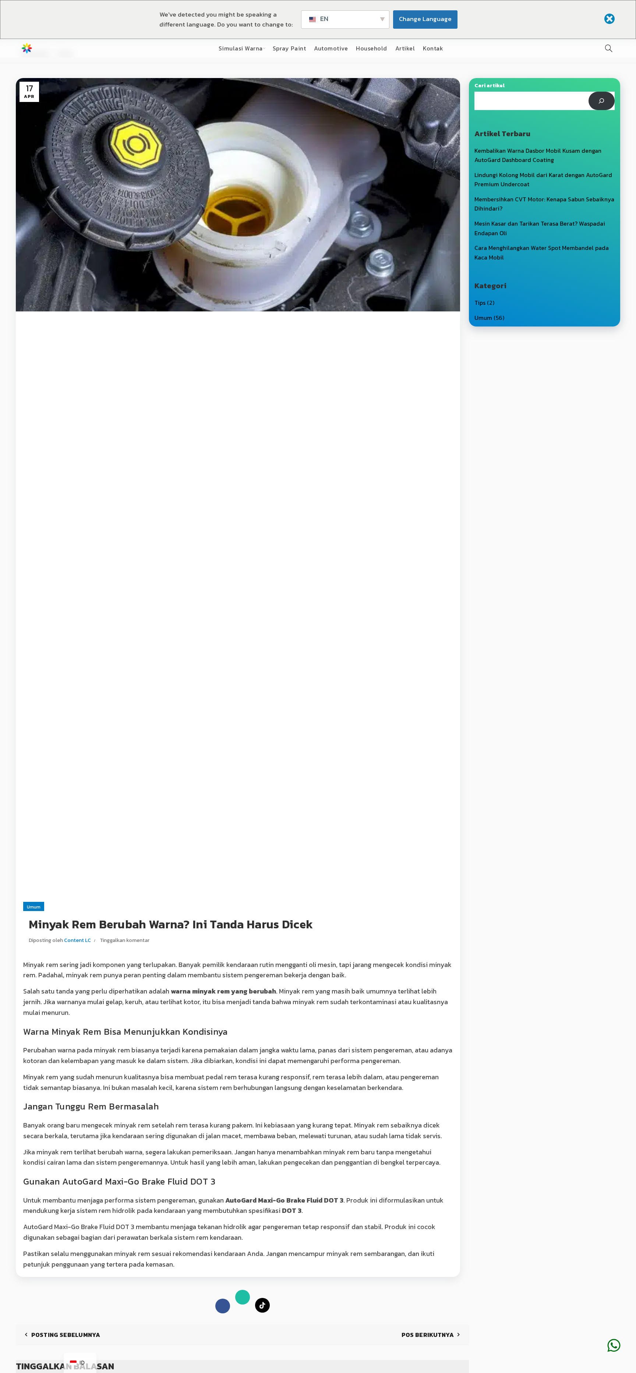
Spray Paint (289, 48)
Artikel (405, 48)
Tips (479, 302)
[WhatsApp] (242, 1299)
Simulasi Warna (241, 48)
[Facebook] (222, 1306)
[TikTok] (262, 1305)
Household (371, 48)
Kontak (433, 48)
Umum (33, 907)
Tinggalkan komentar (124, 940)
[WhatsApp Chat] (614, 1334)
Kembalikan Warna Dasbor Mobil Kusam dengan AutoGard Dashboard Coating (537, 155)
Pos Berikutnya (428, 1334)
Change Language (425, 19)
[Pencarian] (609, 48)
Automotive (331, 48)
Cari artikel (489, 85)
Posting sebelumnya (65, 1334)
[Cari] (602, 101)
